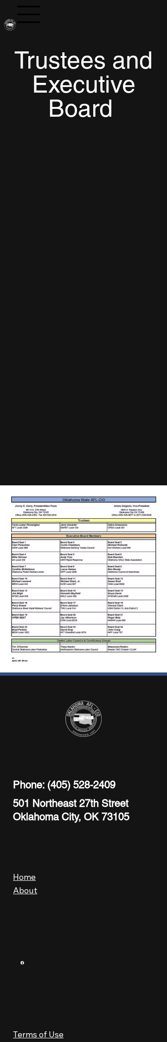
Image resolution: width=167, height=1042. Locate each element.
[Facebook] (22, 962)
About (25, 890)
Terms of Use (38, 1034)
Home (24, 877)
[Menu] (28, 14)
